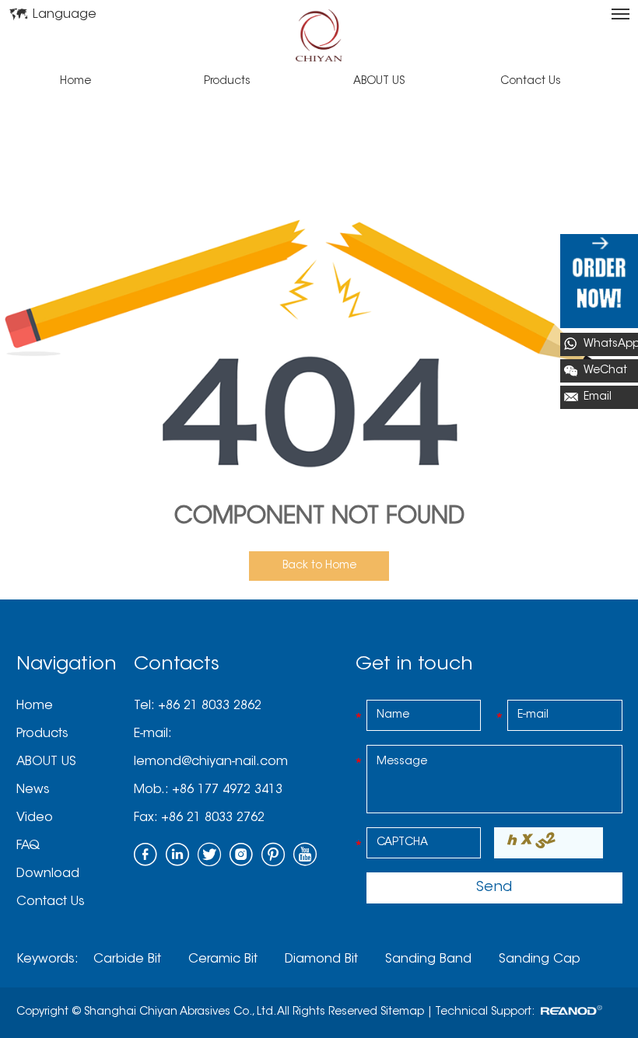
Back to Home (319, 566)
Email (598, 397)
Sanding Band (428, 959)
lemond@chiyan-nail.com (211, 762)
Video (34, 818)
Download (47, 874)
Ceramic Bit (223, 959)
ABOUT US (379, 81)
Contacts (176, 664)
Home (75, 81)
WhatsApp (611, 344)
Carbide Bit (127, 959)
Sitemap (402, 1012)
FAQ (28, 846)
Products (227, 81)
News (33, 790)
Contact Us (530, 81)
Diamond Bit (321, 959)
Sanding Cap (539, 959)
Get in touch (414, 664)
